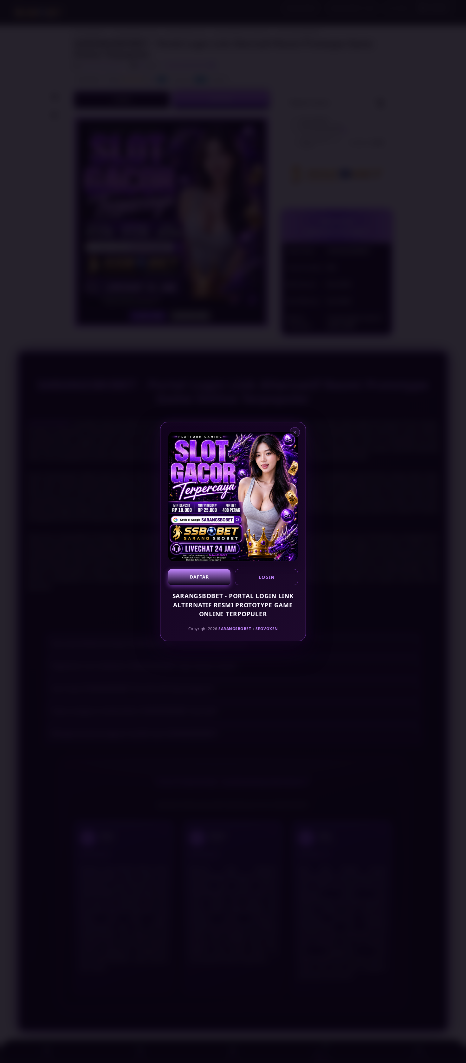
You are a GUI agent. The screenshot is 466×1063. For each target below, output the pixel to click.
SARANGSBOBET (234, 628)
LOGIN (267, 577)
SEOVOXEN (267, 628)
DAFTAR (199, 577)
